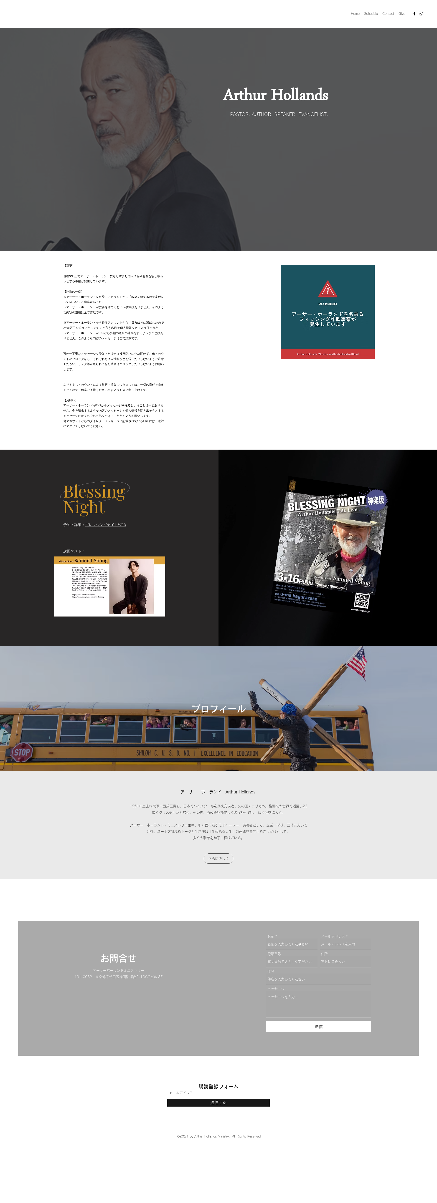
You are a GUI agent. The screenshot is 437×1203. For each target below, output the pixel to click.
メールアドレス (333, 936)
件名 (270, 971)
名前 (270, 936)
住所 (324, 954)
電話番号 (274, 954)
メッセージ (276, 989)
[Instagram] (421, 13)
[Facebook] (414, 13)
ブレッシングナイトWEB (105, 525)
